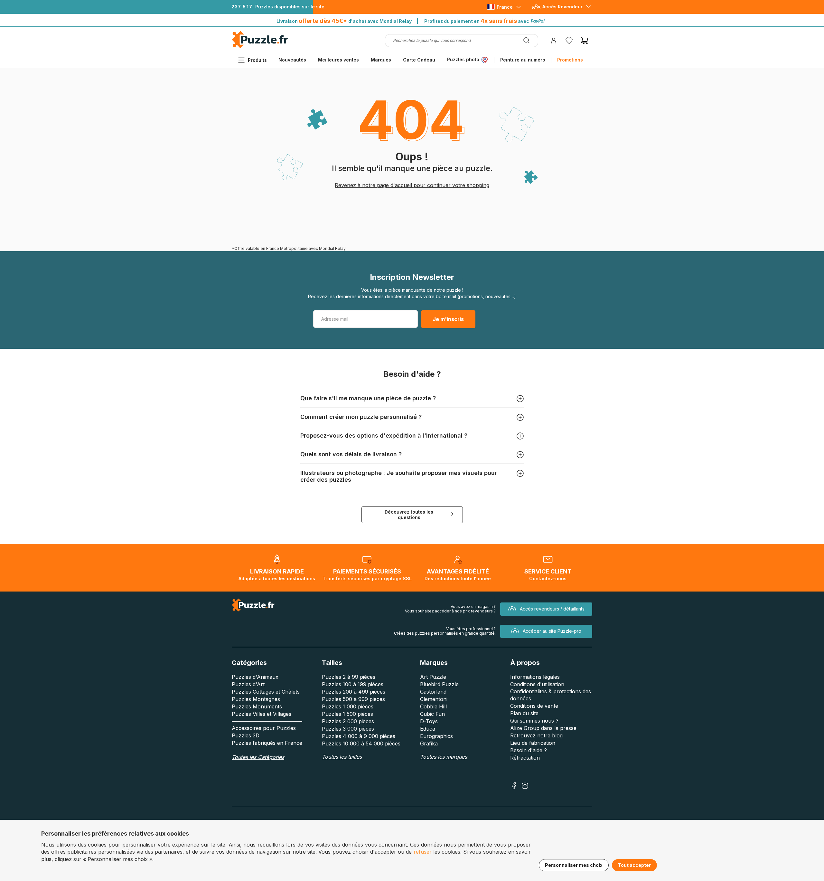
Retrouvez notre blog (536, 735)
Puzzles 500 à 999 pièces (353, 699)
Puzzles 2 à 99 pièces (348, 677)
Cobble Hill (433, 706)
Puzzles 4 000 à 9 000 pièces (358, 736)
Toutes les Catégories (258, 757)
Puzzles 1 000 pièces (347, 706)
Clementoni (433, 699)
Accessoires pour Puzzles (264, 728)
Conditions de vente (534, 706)
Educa (427, 728)
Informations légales (535, 677)
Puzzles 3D (245, 735)
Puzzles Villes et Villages (261, 714)
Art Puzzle (433, 677)
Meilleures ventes (338, 59)
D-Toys (429, 721)
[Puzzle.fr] (260, 46)
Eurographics (436, 736)
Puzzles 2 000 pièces (348, 721)
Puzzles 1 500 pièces (347, 714)
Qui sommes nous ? (534, 720)
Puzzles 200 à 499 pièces (353, 691)
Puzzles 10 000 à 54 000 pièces (361, 743)
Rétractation (525, 757)
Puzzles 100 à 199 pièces (352, 684)
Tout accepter (634, 865)
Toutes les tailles (342, 756)
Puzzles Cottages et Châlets (266, 691)
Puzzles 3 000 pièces (348, 728)
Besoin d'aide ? (528, 750)
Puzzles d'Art (248, 684)
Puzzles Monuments (257, 706)
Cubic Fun (432, 714)
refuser (423, 851)
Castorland (433, 691)
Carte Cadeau (419, 59)
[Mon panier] (584, 40)
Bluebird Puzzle (439, 684)
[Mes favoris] (569, 40)
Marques (381, 59)
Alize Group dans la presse (543, 728)
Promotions (570, 59)
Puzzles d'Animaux (255, 677)
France (505, 7)
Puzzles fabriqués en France (267, 743)
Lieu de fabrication (532, 743)
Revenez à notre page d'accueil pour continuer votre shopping (412, 185)
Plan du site (524, 713)
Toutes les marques (443, 756)
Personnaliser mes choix (574, 865)
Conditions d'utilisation (537, 684)
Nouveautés (292, 59)
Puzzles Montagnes (256, 699)
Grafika (429, 743)
